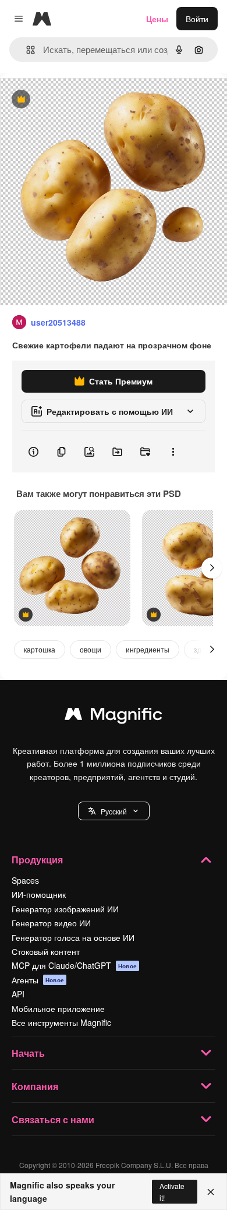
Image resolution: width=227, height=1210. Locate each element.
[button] (114, 811)
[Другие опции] (173, 451)
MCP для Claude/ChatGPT (74, 965)
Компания (35, 1086)
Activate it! (172, 1191)
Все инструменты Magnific (61, 1022)
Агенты (38, 980)
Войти (197, 18)
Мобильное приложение (58, 1008)
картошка (39, 649)
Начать (28, 1053)
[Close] (210, 1192)
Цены (157, 18)
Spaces (25, 880)
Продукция (37, 859)
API (18, 994)
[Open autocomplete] (26, 49)
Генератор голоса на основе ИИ (73, 937)
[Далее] (211, 568)
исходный (78, 100)
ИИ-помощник (39, 894)
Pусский (114, 811)
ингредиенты (147, 649)
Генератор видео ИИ (51, 923)
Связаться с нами (53, 1119)
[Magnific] (113, 716)
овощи (90, 649)
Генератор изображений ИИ (65, 909)
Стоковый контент (46, 951)
